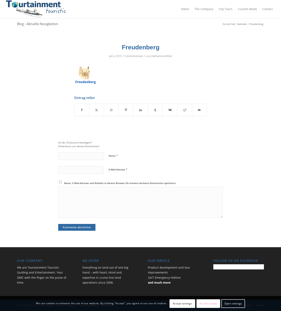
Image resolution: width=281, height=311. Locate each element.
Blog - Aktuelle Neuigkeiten (37, 24)
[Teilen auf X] (96, 110)
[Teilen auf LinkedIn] (140, 110)
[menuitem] (185, 9)
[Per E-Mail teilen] (199, 110)
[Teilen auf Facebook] (81, 110)
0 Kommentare (134, 56)
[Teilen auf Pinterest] (126, 110)
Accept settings (182, 303)
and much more (159, 282)
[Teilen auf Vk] (170, 110)
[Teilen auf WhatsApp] (111, 110)
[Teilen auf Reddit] (184, 110)
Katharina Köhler (161, 56)
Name (113, 155)
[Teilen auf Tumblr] (155, 110)
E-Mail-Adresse (118, 169)
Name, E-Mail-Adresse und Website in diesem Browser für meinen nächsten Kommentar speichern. (120, 183)
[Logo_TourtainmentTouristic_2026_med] (36, 9)
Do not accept (208, 303)
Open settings (233, 303)
